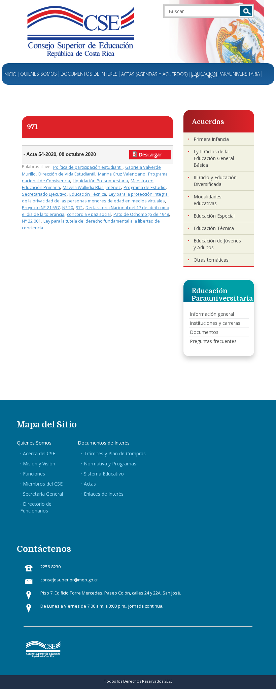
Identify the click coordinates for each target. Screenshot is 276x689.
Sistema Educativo (104, 473)
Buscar (246, 11)
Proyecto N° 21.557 (41, 207)
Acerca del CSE (39, 453)
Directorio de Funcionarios (35, 507)
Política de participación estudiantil (88, 167)
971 (79, 207)
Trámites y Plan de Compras (115, 453)
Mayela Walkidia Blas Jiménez (92, 187)
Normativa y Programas (110, 463)
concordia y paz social (89, 214)
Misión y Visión (39, 463)
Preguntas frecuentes (213, 341)
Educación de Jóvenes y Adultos (217, 244)
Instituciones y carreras (215, 323)
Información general (212, 314)
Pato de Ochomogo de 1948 (141, 214)
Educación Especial (214, 216)
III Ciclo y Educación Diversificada (215, 180)
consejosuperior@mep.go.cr (69, 580)
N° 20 (67, 207)
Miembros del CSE (43, 484)
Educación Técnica (87, 194)
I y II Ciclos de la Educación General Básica (214, 158)
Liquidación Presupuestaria (100, 181)
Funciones (34, 473)
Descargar (150, 154)
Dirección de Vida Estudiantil (66, 174)
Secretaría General (43, 494)
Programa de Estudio (145, 187)
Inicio (9, 74)
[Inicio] (80, 31)
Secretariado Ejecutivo (44, 194)
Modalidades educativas (207, 199)
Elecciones (204, 76)
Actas (90, 484)
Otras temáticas (211, 260)
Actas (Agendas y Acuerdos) (154, 74)
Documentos (204, 332)
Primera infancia (211, 139)
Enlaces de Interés (104, 494)
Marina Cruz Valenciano (121, 174)
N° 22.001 (31, 221)
